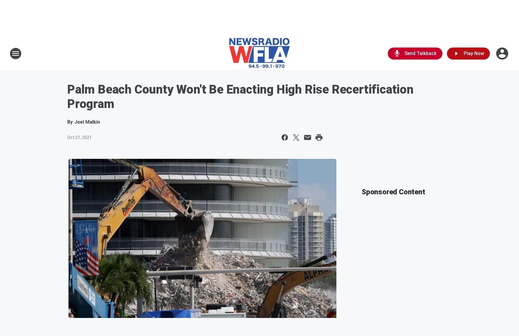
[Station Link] (259, 53)
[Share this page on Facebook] (285, 137)
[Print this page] (319, 137)
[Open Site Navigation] (16, 54)
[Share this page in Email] (307, 137)
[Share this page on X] (296, 137)
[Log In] (502, 54)
